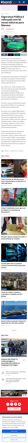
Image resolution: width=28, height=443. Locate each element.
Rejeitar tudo (14, 439)
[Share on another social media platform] (24, 54)
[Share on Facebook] (4, 54)
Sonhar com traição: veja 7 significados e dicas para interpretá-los (16, 372)
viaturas (21, 151)
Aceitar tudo (14, 431)
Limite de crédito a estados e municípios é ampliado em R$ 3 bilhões (11, 294)
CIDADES (7, 13)
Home (2, 13)
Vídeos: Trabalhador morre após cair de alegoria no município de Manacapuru (13, 210)
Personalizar (14, 435)
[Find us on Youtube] (19, 404)
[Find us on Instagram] (11, 404)
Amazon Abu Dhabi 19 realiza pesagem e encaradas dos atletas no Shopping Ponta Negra (10, 362)
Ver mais (14, 330)
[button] (19, 2)
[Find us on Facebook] (7, 404)
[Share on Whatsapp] (17, 54)
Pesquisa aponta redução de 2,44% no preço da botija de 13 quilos (13, 238)
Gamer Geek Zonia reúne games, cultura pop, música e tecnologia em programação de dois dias (16, 380)
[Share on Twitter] (11, 54)
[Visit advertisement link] (14, 8)
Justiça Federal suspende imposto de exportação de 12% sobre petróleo (13, 322)
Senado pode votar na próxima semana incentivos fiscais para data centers (13, 265)
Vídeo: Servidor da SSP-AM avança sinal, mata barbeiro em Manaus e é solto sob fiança (13, 181)
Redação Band (10, 29)
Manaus (7, 151)
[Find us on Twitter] (15, 404)
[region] (14, 428)
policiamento (13, 151)
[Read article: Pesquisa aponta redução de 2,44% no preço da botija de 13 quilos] (14, 226)
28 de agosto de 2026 (6, 185)
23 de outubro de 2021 (8, 31)
